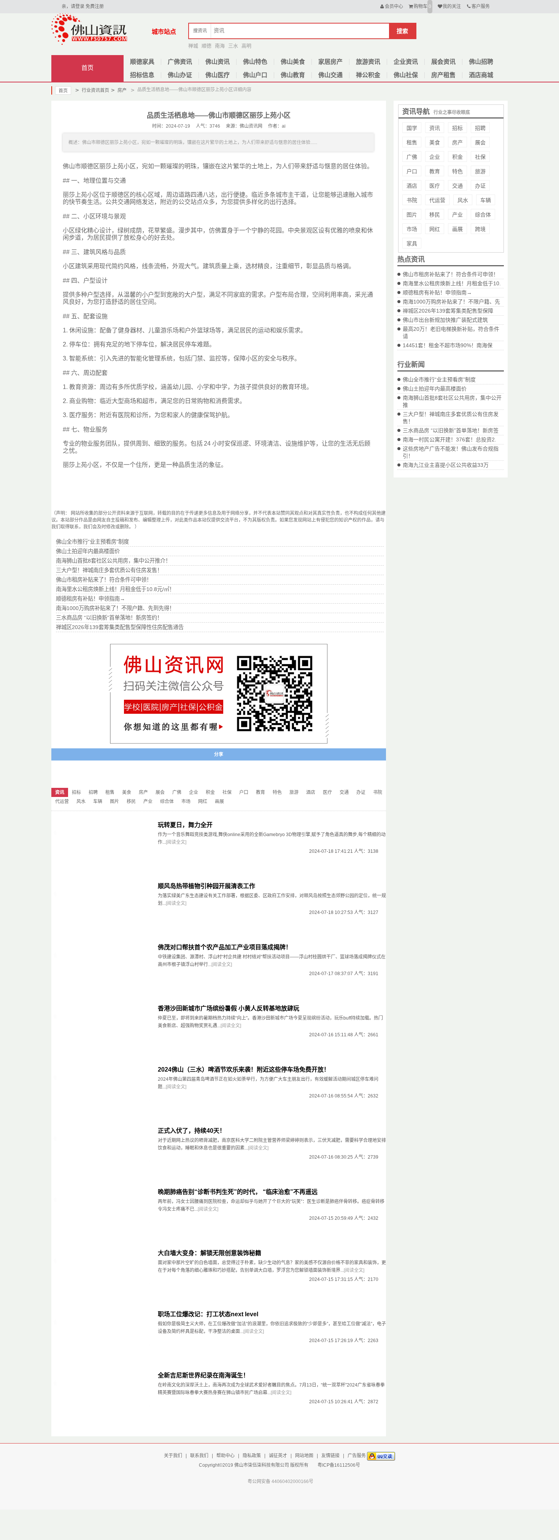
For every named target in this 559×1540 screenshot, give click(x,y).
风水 (462, 200)
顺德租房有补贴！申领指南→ (437, 292)
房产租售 (443, 75)
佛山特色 (255, 62)
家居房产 (330, 62)
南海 (220, 46)
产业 (457, 215)
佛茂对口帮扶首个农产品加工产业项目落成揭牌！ (225, 947)
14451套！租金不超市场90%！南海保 (447, 345)
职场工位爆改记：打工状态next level (208, 1314)
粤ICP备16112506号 (339, 1465)
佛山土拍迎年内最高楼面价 (435, 389)
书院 (412, 200)
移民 (434, 215)
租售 (412, 142)
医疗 (434, 186)
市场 (412, 229)
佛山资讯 (217, 62)
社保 (480, 157)
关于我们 (173, 1455)
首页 (87, 68)
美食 (434, 142)
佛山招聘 (481, 62)
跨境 (480, 229)
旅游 (480, 171)
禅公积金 (368, 75)
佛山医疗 (217, 75)
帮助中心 (225, 1455)
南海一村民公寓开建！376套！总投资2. (449, 439)
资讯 (434, 128)
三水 (233, 46)
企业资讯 (406, 62)
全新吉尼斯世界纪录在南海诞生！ (203, 1375)
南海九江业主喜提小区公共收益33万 (446, 465)
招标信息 (142, 75)
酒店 (412, 186)
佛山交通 (330, 75)
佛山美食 (293, 62)
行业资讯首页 (92, 90)
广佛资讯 (180, 62)
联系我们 (199, 1455)
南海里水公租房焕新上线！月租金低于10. (452, 283)
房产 (119, 90)
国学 (412, 128)
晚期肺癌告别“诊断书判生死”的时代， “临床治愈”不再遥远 (238, 1192)
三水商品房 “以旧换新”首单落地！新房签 (451, 430)
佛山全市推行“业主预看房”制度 (439, 379)
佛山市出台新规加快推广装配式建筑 (445, 320)
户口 (412, 171)
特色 (457, 171)
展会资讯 (443, 62)
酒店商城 (481, 75)
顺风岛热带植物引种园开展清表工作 (206, 886)
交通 (457, 186)
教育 (434, 171)
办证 (480, 186)
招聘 (480, 128)
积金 (457, 157)
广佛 (412, 157)
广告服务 (357, 1455)
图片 (412, 215)
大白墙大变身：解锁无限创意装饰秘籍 (209, 1253)
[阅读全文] (176, 842)
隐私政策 (252, 1455)
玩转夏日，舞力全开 (185, 825)
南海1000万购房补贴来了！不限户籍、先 (451, 302)
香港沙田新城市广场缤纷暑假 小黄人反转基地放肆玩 (228, 1008)
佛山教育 (293, 75)
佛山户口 (255, 75)
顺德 (206, 46)
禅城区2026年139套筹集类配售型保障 (448, 311)
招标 (457, 128)
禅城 (193, 46)
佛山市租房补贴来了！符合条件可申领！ (451, 274)
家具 (412, 243)
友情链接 (330, 1455)
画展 (457, 229)
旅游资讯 (368, 62)
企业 (434, 157)
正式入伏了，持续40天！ (192, 1130)
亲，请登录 (73, 6)
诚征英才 (278, 1455)
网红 (434, 229)
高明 (246, 46)
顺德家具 (142, 62)
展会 (480, 142)
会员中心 (394, 6)
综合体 (483, 215)
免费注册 (95, 6)
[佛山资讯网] (89, 29)
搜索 (402, 31)
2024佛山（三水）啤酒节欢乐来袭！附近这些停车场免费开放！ (244, 1069)
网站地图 (304, 1455)
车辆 (485, 200)
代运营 (437, 200)
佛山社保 (406, 75)
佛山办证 (180, 75)
